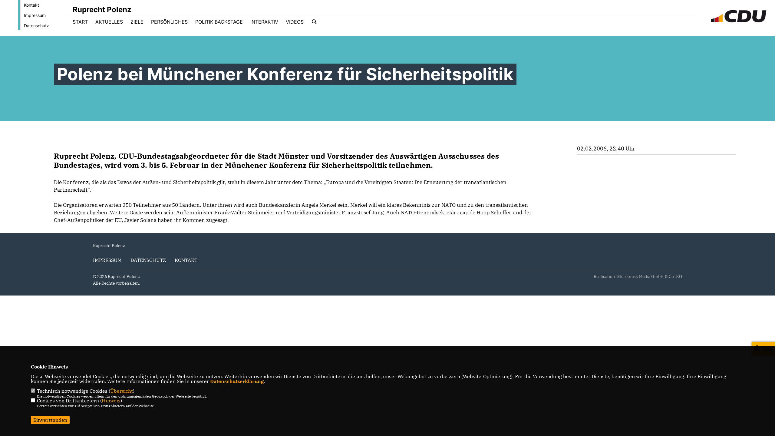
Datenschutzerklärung (237, 381)
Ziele (136, 21)
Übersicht (121, 391)
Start (80, 21)
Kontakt (31, 5)
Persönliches (169, 21)
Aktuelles (109, 21)
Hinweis (111, 401)
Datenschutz (36, 25)
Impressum (35, 15)
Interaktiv (264, 21)
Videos (295, 21)
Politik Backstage (219, 21)
